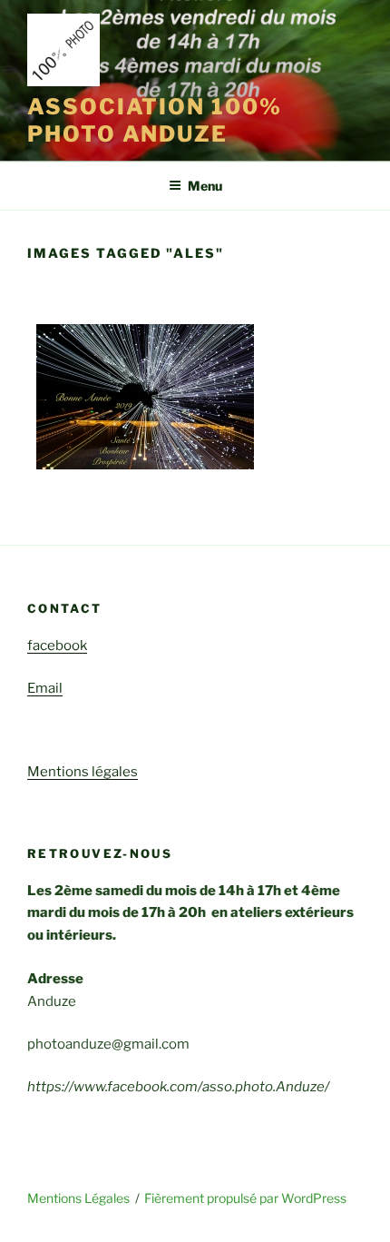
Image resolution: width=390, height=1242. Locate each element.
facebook (57, 645)
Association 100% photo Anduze (154, 120)
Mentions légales (82, 772)
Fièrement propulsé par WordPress (245, 1198)
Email (45, 688)
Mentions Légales (78, 1198)
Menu (205, 185)
